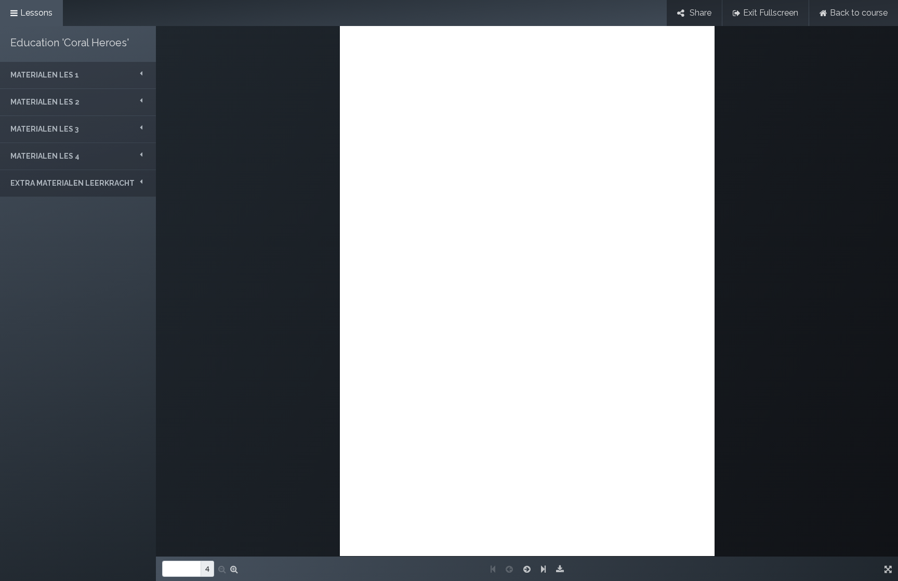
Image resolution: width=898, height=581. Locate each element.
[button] (78, 75)
